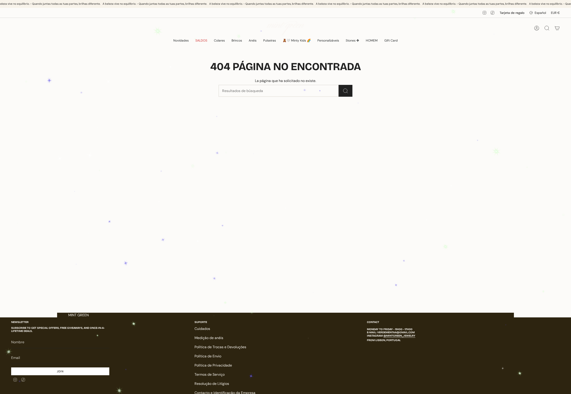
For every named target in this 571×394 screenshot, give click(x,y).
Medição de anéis (208, 337)
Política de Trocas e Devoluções (220, 347)
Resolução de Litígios (211, 383)
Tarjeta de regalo (512, 13)
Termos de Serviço (209, 374)
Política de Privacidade (213, 365)
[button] (219, 40)
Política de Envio (207, 356)
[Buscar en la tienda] (345, 91)
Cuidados (202, 328)
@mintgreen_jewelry (399, 335)
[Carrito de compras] (557, 28)
